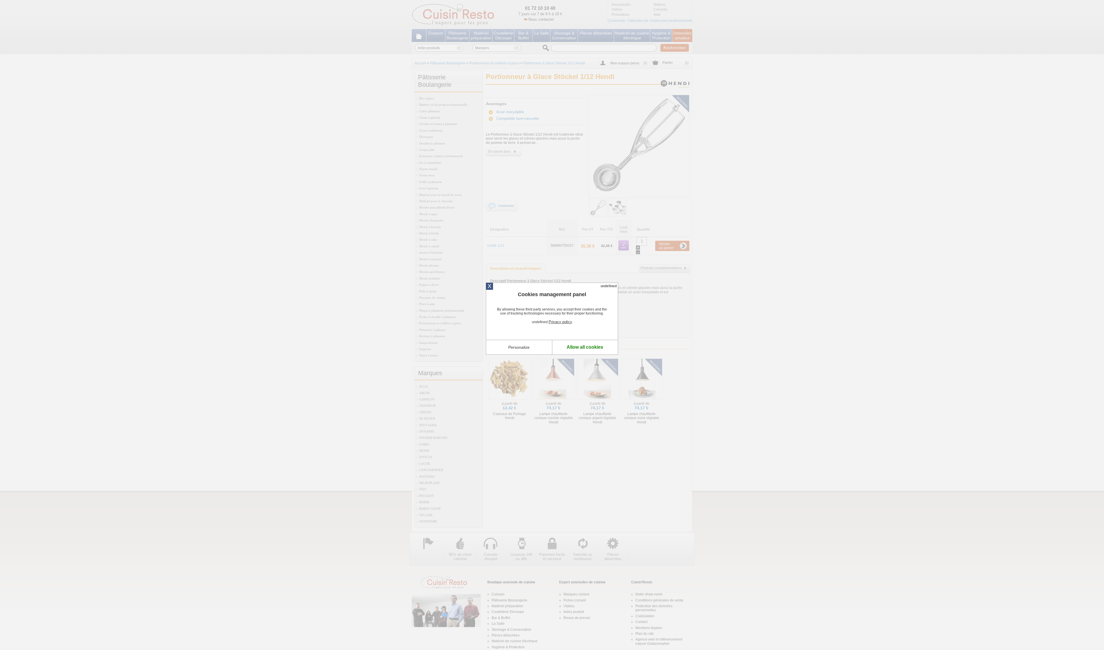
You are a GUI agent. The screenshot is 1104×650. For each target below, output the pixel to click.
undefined (609, 286)
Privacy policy (560, 322)
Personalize (519, 347)
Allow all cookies (585, 347)
